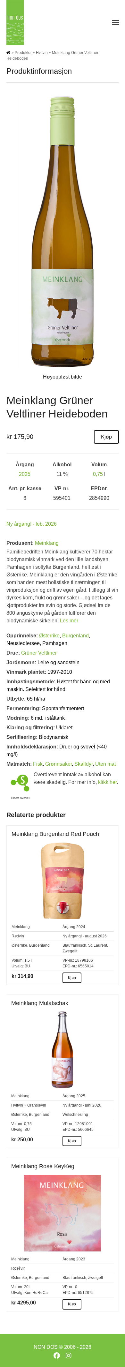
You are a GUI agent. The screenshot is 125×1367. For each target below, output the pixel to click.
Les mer (69, 620)
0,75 (98, 474)
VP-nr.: (68, 960)
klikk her (107, 782)
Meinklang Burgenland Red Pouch (55, 834)
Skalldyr (83, 764)
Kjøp (106, 436)
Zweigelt (95, 1277)
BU (27, 966)
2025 (24, 474)
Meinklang (47, 543)
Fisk (38, 764)
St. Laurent (97, 945)
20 (26, 1287)
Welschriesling (75, 1114)
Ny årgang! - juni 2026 (82, 1105)
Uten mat (105, 764)
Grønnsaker (58, 764)
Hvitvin (42, 52)
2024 (80, 927)
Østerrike (49, 635)
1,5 (27, 960)
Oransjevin (36, 1105)
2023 (80, 1259)
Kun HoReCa (36, 1292)
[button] (115, 22)
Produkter (23, 52)
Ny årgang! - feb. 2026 (31, 524)
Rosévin (18, 1268)
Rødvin (18, 936)
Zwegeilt (70, 951)
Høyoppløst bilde (62, 376)
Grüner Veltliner (39, 653)
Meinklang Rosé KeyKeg (42, 1166)
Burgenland (75, 635)
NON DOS (46, 1347)
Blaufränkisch (74, 945)
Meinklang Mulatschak (39, 1003)
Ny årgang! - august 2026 (85, 936)
